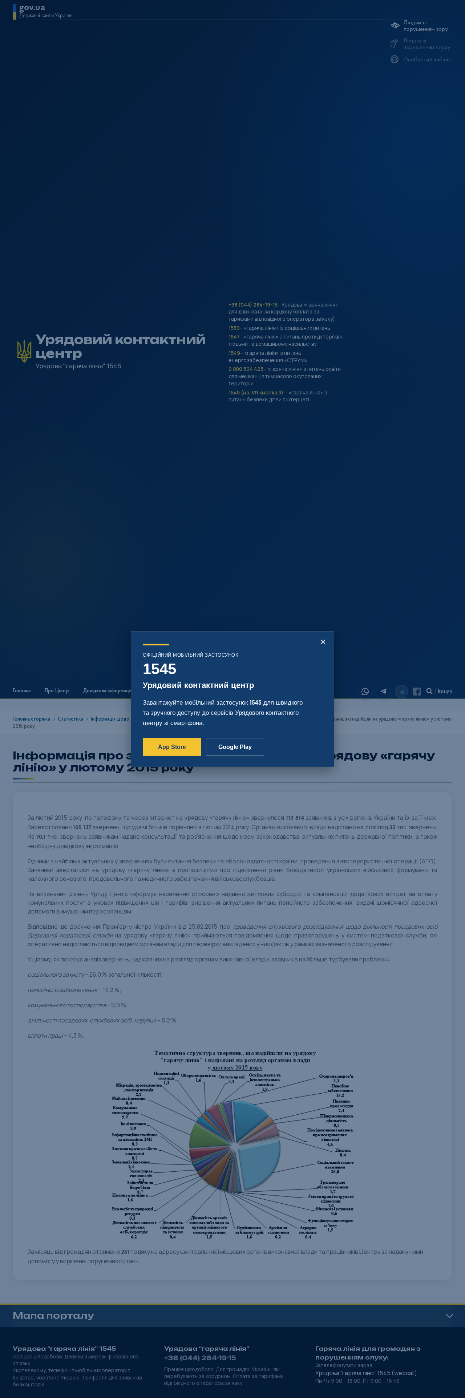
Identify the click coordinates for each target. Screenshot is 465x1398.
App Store (172, 747)
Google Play (235, 747)
